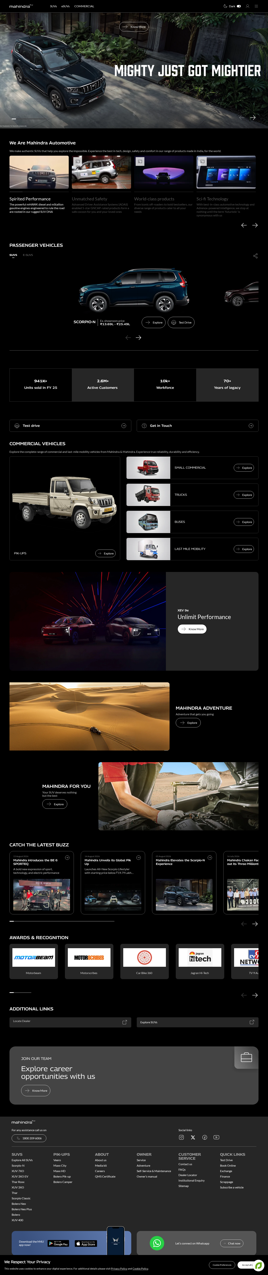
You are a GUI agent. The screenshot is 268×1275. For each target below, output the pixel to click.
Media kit (101, 1165)
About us (100, 1160)
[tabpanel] (134, 70)
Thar (15, 1192)
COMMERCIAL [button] (84, 6)
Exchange (226, 1171)
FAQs (182, 1169)
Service (141, 1160)
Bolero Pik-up (62, 1176)
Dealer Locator (187, 1175)
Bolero (16, 1214)
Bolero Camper (62, 1182)
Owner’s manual (147, 1176)
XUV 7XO (18, 1171)
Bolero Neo (19, 1203)
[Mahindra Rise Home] (21, 6)
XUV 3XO (18, 1187)
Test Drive (226, 1160)
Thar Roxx (18, 1182)
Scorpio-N (18, 1165)
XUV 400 (17, 1220)
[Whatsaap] (157, 1243)
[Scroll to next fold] (134, 121)
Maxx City (59, 1165)
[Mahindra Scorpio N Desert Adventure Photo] (89, 716)
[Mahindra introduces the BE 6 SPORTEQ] (67, 865)
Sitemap (183, 1186)
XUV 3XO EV (20, 1176)
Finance (225, 1176)
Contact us (185, 1164)
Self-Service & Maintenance (154, 1171)
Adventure (143, 1165)
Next (252, 117)
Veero (57, 1160)
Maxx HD (59, 1171)
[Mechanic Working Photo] (178, 796)
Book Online (228, 1165)
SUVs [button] (53, 6)
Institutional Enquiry (191, 1180)
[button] (222, 1265)
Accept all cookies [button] (250, 1265)
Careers (100, 1171)
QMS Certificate (105, 1176)
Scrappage (226, 1182)
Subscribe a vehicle (232, 1187)
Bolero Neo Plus (22, 1209)
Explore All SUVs (22, 1160)
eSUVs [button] (65, 6)
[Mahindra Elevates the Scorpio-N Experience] (210, 865)
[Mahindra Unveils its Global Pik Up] (138, 865)
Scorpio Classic (21, 1198)
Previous (241, 117)
